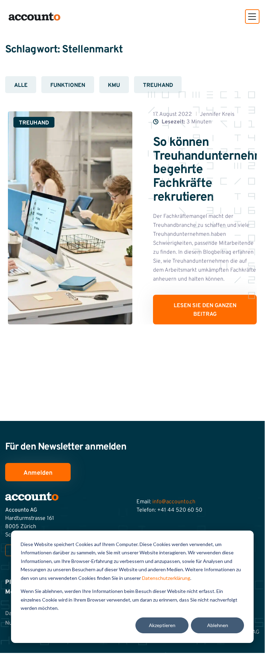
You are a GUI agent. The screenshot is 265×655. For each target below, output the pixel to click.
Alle (21, 85)
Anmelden (37, 473)
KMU (114, 85)
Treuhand (158, 85)
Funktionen (67, 85)
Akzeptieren (162, 625)
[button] (252, 16)
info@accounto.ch (173, 501)
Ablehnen (217, 625)
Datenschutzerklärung (166, 578)
